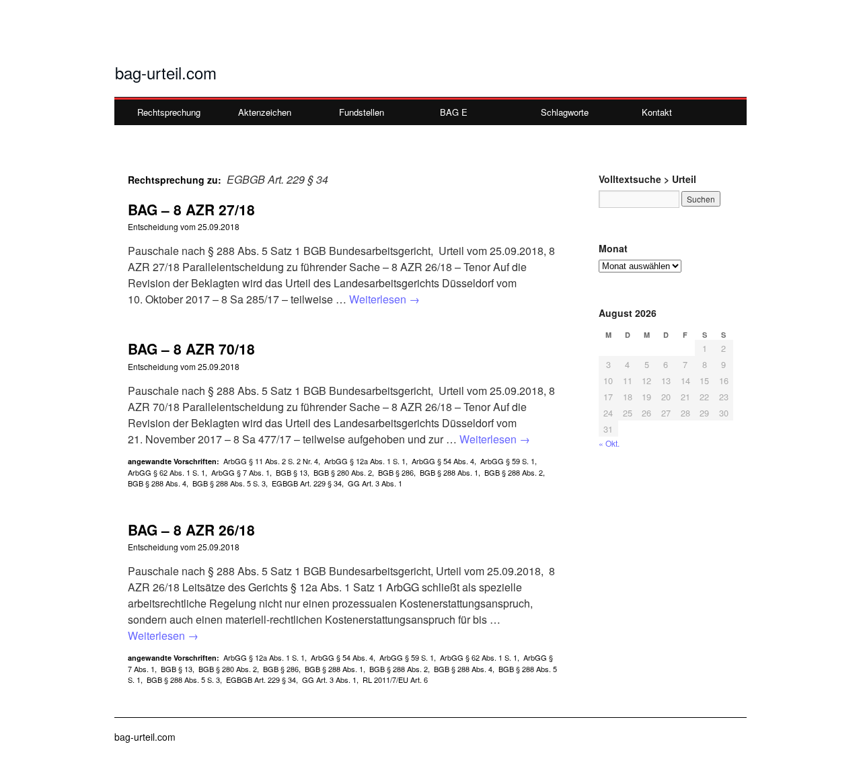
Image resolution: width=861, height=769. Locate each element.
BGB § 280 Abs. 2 (342, 472)
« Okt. (609, 443)
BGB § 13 (291, 472)
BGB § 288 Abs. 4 (157, 483)
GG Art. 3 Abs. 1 (375, 483)
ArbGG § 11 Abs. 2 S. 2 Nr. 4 (270, 460)
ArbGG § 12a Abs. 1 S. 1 (365, 460)
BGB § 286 (396, 472)
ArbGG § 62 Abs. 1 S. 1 (166, 472)
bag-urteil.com (166, 72)
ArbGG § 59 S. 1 (507, 460)
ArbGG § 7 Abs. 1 (240, 472)
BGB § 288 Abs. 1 (449, 472)
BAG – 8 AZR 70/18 (191, 348)
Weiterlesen (384, 299)
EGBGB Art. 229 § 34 (307, 483)
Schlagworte (565, 112)
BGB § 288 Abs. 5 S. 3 (229, 483)
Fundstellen (361, 112)
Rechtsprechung (168, 112)
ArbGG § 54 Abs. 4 (443, 460)
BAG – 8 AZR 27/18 (191, 209)
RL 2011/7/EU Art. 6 (395, 679)
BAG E (453, 112)
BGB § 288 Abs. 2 (513, 472)
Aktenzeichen (264, 112)
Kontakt (657, 112)
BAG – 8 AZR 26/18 (191, 529)
